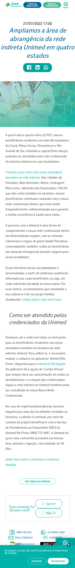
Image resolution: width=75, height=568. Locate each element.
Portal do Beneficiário (32, 5)
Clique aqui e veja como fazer (42, 299)
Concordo (36, 561)
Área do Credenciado (52, 5)
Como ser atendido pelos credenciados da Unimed (37, 318)
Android (41, 364)
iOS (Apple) (57, 364)
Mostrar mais (58, 561)
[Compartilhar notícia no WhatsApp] (46, 69)
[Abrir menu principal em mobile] (66, 5)
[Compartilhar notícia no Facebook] (29, 69)
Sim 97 (51, 504)
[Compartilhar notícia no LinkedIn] (37, 69)
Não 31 (51, 513)
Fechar (68, 545)
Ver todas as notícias (37, 481)
